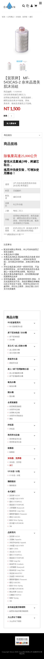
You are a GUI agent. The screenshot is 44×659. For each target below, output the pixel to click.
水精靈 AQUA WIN (16, 499)
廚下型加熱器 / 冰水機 (17, 333)
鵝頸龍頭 (12, 481)
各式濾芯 (12, 491)
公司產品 (10, 17)
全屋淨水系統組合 (16, 416)
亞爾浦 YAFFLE (15, 595)
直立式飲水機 (14, 353)
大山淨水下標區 (14, 617)
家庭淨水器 (12, 359)
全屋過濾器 (12, 402)
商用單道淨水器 (15, 442)
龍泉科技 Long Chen (16, 511)
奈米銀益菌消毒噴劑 (16, 607)
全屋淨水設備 (14, 409)
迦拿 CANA (13, 549)
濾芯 (31, 17)
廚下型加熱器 (14, 337)
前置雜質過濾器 (15, 406)
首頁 (3, 17)
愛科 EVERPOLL (15, 502)
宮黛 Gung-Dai (14, 561)
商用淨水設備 (13, 435)
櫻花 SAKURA (14, 517)
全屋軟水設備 (14, 413)
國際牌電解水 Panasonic (18, 514)
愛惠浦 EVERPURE (16, 505)
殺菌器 (11, 448)
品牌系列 (12, 532)
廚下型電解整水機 (16, 376)
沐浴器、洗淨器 (21, 17)
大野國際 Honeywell (16, 508)
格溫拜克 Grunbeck (16, 564)
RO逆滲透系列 (14, 322)
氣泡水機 (12, 382)
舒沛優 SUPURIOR (16, 523)
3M (10, 526)
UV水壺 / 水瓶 (14, 471)
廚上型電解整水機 (16, 373)
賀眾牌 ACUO (14, 495)
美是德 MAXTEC (15, 573)
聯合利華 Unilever (16, 592)
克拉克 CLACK (15, 552)
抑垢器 (11, 425)
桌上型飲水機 (14, 350)
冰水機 (12, 340)
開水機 (11, 392)
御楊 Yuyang (13, 598)
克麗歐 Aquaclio (15, 539)
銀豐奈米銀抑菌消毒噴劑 (18, 611)
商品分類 (12, 317)
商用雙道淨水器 (15, 439)
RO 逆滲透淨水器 (15, 326)
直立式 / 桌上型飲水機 (17, 346)
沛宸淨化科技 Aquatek (17, 543)
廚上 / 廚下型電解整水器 (18, 369)
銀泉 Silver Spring (16, 520)
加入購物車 (11, 123)
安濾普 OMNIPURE (16, 576)
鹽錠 (11, 419)
